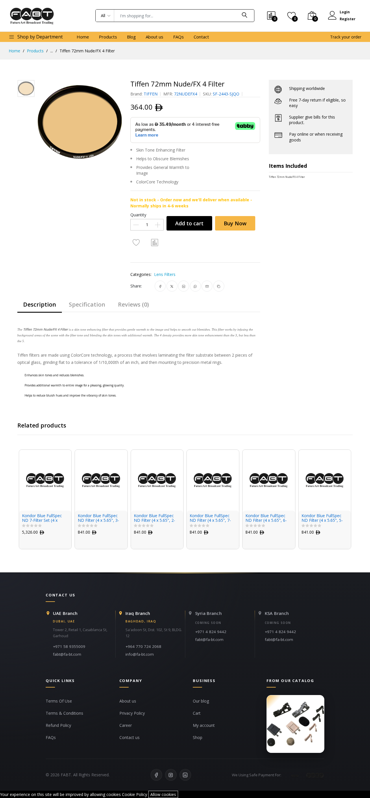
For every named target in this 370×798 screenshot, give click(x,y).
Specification (87, 304)
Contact (201, 37)
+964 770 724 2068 (143, 646)
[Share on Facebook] (160, 286)
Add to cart (189, 223)
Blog (131, 37)
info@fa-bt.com (139, 654)
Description (39, 304)
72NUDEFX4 (185, 94)
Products (108, 37)
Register (348, 18)
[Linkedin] (185, 775)
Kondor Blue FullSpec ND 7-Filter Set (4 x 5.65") (42, 518)
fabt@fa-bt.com (67, 654)
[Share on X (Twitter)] (172, 286)
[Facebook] (156, 775)
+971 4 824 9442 (210, 631)
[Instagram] (171, 775)
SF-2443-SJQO (226, 94)
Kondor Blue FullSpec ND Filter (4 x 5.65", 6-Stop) (266, 518)
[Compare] (154, 242)
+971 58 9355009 (69, 646)
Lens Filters (164, 274)
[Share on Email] (207, 286)
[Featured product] (295, 724)
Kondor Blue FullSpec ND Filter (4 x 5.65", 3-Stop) (98, 518)
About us (154, 37)
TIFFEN (151, 94)
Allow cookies (163, 794)
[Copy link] (218, 286)
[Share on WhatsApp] (195, 286)
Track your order (345, 37)
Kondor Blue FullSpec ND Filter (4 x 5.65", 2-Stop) (154, 518)
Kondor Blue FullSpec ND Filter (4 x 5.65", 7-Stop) (210, 518)
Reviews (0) (133, 304)
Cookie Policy (134, 794)
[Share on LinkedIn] (184, 286)
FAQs (178, 37)
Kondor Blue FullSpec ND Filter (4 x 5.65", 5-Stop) (322, 518)
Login (345, 12)
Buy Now (235, 223)
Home (83, 37)
